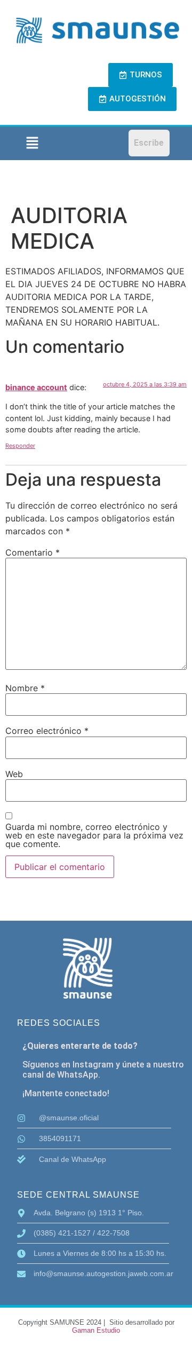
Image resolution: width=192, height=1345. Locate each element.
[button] (32, 143)
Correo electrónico (47, 730)
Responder (20, 445)
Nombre (25, 688)
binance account (36, 387)
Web (14, 774)
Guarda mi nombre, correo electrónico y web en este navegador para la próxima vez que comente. (94, 835)
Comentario (32, 552)
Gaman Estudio (96, 1330)
